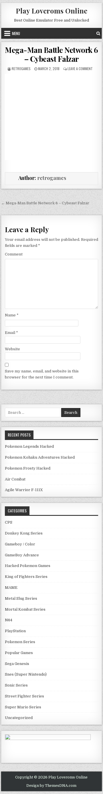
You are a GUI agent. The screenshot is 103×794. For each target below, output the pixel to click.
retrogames (21, 68)
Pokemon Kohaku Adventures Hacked (40, 457)
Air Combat (15, 479)
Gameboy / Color (20, 544)
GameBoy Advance (22, 555)
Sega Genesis (17, 664)
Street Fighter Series (24, 696)
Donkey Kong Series (24, 533)
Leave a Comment (80, 68)
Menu (16, 33)
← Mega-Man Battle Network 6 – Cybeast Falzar (45, 203)
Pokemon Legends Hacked (29, 446)
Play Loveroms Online (51, 10)
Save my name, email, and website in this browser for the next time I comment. (42, 374)
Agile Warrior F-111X (24, 490)
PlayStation (15, 631)
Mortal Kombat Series (25, 609)
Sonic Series (16, 685)
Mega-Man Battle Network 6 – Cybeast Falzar (51, 54)
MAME (11, 587)
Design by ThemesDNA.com (51, 786)
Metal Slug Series (21, 598)
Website (12, 349)
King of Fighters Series (26, 576)
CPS (8, 522)
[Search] (98, 33)
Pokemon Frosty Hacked (27, 468)
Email (11, 332)
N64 (8, 620)
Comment (14, 254)
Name (12, 315)
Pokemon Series (20, 642)
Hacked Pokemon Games (27, 566)
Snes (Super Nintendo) (26, 674)
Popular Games (19, 653)
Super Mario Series (23, 707)
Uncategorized (19, 718)
